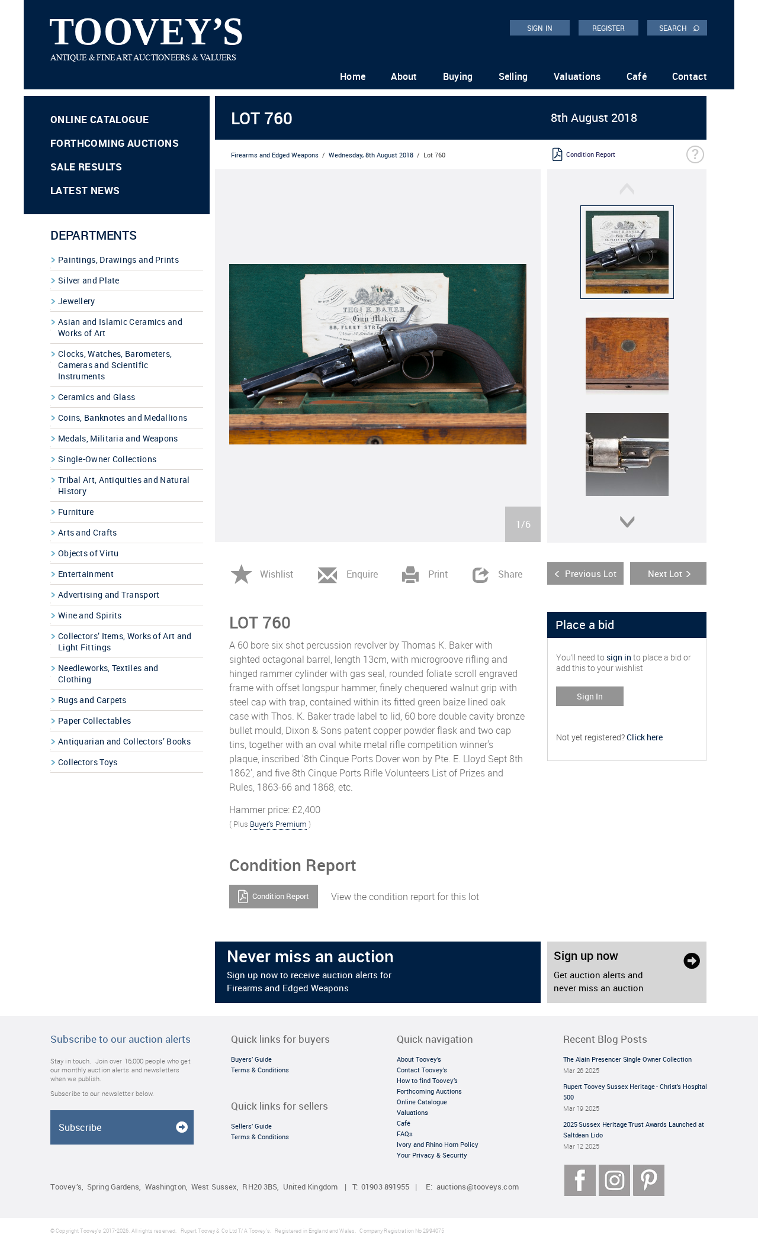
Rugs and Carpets (92, 699)
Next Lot (665, 573)
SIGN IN (540, 28)
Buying (458, 76)
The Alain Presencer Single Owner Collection (627, 1059)
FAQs (405, 1133)
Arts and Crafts (87, 532)
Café (637, 76)
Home (352, 76)
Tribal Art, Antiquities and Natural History (124, 485)
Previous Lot (590, 573)
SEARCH (679, 27)
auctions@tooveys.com (477, 1187)
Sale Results (86, 166)
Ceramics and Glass (96, 396)
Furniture (76, 511)
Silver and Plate (89, 280)
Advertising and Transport (109, 594)
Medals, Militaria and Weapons (118, 438)
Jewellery (76, 301)
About (404, 76)
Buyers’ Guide (251, 1059)
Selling (513, 76)
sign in (618, 657)
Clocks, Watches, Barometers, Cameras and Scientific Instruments (115, 365)
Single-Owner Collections (107, 459)
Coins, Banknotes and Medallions (122, 417)
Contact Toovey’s (422, 1069)
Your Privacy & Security (432, 1154)
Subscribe (80, 1127)
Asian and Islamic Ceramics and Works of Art (120, 327)
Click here (645, 737)
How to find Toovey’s (427, 1080)
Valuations (577, 76)
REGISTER (608, 28)
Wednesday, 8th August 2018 (371, 154)
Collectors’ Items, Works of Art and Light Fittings (125, 641)
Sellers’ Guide (251, 1125)
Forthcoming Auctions (114, 143)
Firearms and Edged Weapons (275, 154)
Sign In (590, 696)
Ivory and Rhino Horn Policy (437, 1144)
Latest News (85, 190)
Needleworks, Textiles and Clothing (108, 673)
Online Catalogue (99, 119)
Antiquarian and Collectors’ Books (124, 741)
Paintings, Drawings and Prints (118, 259)
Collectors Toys (88, 762)
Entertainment (86, 573)
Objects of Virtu (88, 553)
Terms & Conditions (260, 1069)
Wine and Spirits (90, 615)
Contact (689, 76)
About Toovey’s (419, 1059)
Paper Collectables (94, 720)
